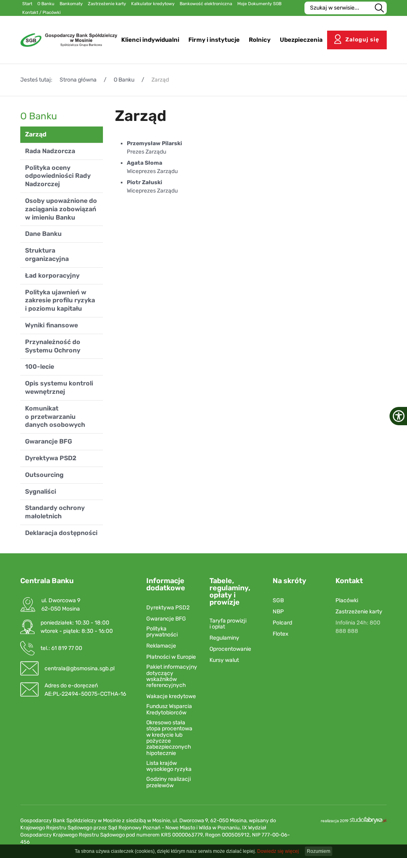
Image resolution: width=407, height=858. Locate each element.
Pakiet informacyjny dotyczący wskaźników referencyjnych (171, 676)
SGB (278, 600)
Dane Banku (43, 233)
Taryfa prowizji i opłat (227, 624)
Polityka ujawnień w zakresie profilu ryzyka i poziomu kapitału (60, 300)
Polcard (282, 623)
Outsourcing (44, 475)
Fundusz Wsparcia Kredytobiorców (169, 709)
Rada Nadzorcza (50, 151)
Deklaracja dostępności (61, 533)
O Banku (124, 79)
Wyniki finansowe (51, 325)
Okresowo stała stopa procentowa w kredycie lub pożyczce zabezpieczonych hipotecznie (169, 738)
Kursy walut (224, 660)
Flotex (281, 634)
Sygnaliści (40, 491)
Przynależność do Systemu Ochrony (52, 346)
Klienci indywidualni (150, 39)
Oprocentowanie (230, 649)
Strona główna (78, 79)
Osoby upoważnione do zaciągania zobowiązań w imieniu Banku (61, 209)
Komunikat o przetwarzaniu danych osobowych (55, 417)
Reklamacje (161, 646)
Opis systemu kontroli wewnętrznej (59, 387)
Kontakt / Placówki (41, 12)
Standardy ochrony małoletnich (55, 512)
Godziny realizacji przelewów (168, 782)
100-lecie (39, 366)
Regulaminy (224, 638)
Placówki (346, 600)
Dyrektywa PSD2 (50, 458)
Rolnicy (260, 39)
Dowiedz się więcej (278, 851)
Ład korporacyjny (52, 275)
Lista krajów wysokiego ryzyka (169, 766)
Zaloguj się (362, 39)
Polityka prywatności (162, 632)
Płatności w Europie (171, 657)
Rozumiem (318, 851)
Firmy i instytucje (214, 39)
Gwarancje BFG (48, 441)
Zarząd (36, 134)
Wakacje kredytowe (171, 696)
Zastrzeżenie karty (358, 612)
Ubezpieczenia (301, 39)
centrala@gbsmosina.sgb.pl (79, 668)
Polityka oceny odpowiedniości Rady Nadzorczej (58, 176)
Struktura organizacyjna (47, 255)
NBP (278, 612)
